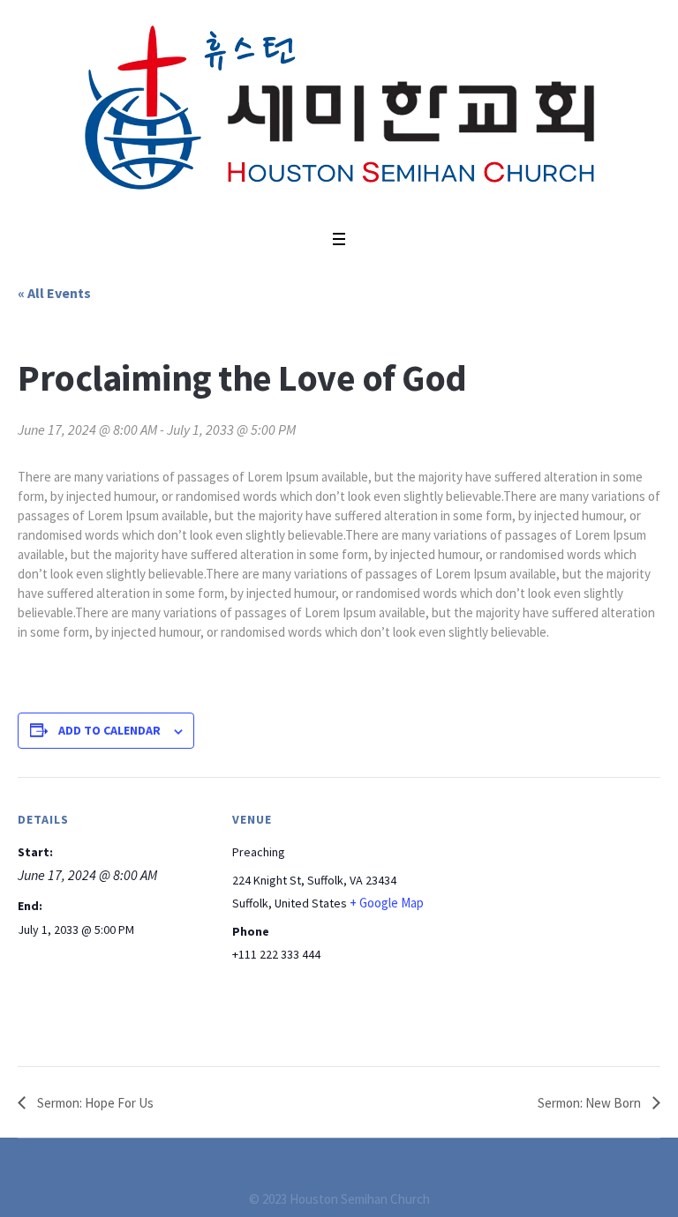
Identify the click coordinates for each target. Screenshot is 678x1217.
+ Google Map (387, 902)
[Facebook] (349, 1172)
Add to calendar (109, 730)
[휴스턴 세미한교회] (339, 110)
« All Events (54, 293)
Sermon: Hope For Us (94, 1102)
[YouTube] (329, 1172)
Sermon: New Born (591, 1102)
